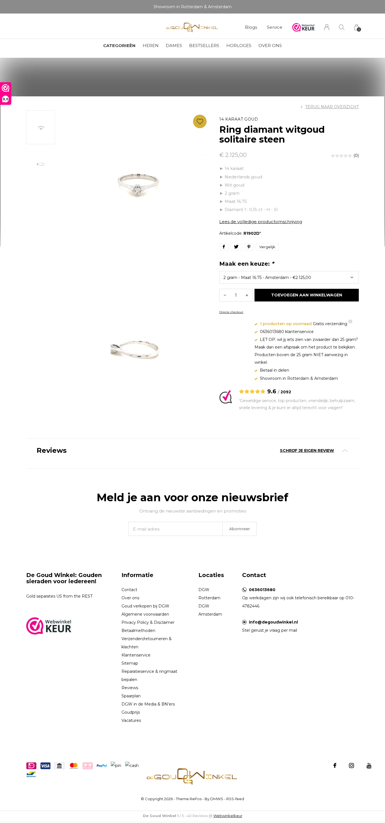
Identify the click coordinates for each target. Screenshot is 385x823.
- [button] (225, 295)
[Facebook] (334, 765)
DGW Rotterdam (209, 593)
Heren (151, 45)
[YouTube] (369, 765)
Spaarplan (131, 695)
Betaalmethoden (138, 630)
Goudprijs (130, 712)
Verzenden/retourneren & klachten (146, 642)
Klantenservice (136, 655)
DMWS (216, 799)
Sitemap (129, 663)
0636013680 (262, 589)
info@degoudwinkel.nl (273, 622)
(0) (356, 155)
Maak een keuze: (246, 264)
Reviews (129, 687)
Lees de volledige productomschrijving (260, 221)
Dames (174, 45)
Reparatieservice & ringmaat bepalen (149, 675)
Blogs (251, 27)
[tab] (192, 451)
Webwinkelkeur (227, 815)
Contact (129, 589)
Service (274, 27)
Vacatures (131, 720)
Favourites (200, 121)
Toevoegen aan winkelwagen (306, 295)
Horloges (238, 45)
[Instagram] (351, 765)
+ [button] (247, 295)
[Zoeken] (341, 27)
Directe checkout (231, 312)
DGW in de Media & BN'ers (148, 704)
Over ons (270, 45)
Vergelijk (267, 247)
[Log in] (326, 27)
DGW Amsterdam (210, 610)
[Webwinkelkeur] (48, 625)
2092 (285, 391)
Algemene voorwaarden (145, 614)
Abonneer (239, 528)
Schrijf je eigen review (307, 450)
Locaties (211, 575)
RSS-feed (235, 799)
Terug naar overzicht (332, 106)
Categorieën (119, 45)
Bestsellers (204, 45)
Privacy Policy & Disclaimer (147, 622)
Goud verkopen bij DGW (145, 606)
